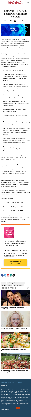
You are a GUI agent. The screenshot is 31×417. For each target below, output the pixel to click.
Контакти (4, 382)
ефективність (20, 283)
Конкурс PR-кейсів (18, 285)
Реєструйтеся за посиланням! (15, 262)
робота (9, 285)
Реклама (11, 382)
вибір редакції (11, 283)
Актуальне (4, 385)
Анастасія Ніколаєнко (22, 21)
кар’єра (4, 285)
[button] (28, 2)
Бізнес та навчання (15, 8)
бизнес (3, 283)
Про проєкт (18, 382)
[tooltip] (2, 275)
